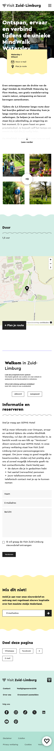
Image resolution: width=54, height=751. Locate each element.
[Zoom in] (51, 260)
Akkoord (18, 394)
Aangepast (35, 394)
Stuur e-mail (21, 62)
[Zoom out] (51, 264)
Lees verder (27, 142)
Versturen (9, 554)
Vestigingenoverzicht (26, 689)
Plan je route (21, 66)
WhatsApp (9, 651)
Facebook (26, 651)
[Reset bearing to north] (51, 268)
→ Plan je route (14, 325)
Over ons (7, 695)
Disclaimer (7, 738)
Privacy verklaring (10, 745)
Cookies (28, 745)
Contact (6, 689)
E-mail (7, 658)
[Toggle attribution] (51, 322)
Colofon (21, 738)
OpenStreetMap (33, 322)
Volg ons (6, 704)
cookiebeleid (26, 386)
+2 (27, 179)
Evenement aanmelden (28, 695)
